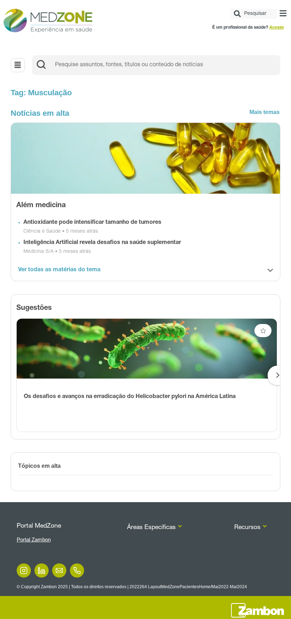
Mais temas (264, 112)
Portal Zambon (34, 539)
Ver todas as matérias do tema (59, 270)
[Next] (277, 375)
